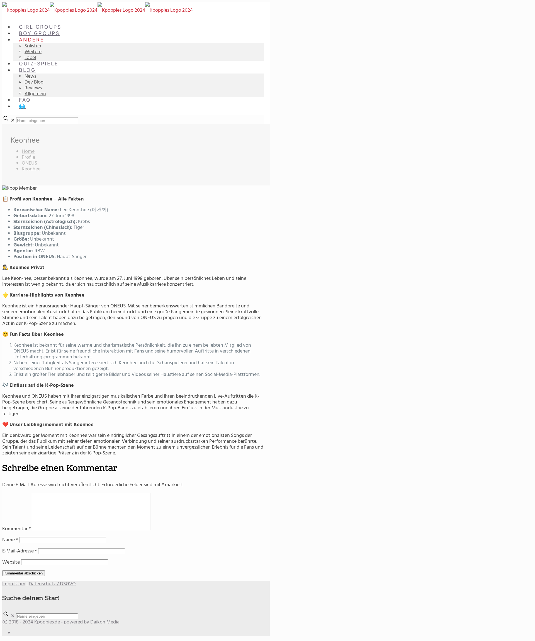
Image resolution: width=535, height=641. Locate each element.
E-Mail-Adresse (19, 551)
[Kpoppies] (97, 10)
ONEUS (29, 163)
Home (28, 152)
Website (11, 562)
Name (10, 540)
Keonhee (31, 169)
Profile (28, 157)
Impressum (13, 584)
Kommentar (16, 529)
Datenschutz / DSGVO (52, 584)
